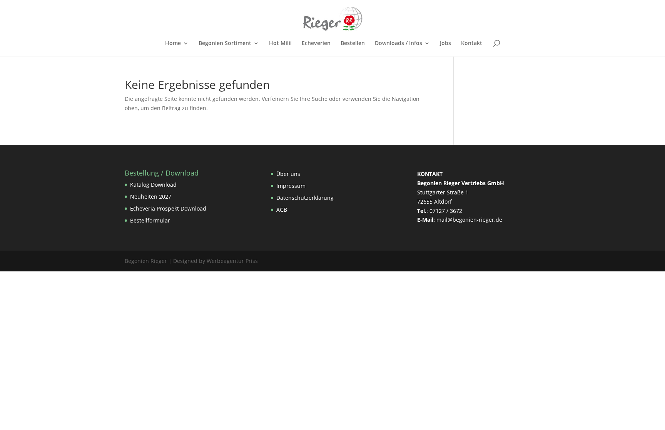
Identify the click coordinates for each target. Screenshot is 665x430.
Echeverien (316, 43)
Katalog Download (153, 184)
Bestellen (353, 43)
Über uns (288, 173)
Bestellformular (150, 220)
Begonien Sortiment (225, 43)
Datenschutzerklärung (305, 197)
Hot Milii (280, 43)
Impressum (291, 185)
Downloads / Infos (398, 43)
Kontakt (471, 43)
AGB (281, 209)
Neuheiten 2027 (150, 196)
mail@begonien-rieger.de (469, 219)
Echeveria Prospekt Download (168, 208)
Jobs (445, 43)
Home (173, 43)
